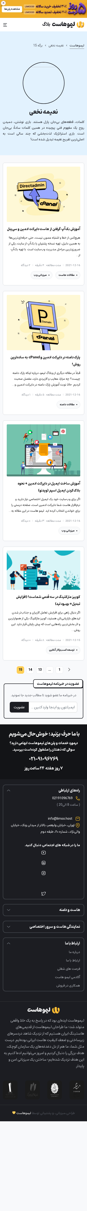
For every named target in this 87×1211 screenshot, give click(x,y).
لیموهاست (77, 45)
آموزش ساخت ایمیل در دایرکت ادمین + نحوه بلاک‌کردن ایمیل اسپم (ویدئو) (49, 487)
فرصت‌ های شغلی (68, 969)
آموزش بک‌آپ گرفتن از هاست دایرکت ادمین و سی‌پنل (43, 229)
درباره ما (74, 952)
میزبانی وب (40, 275)
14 (30, 670)
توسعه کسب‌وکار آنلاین (61, 649)
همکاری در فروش (68, 985)
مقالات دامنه (67, 404)
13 (40, 670)
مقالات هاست (66, 275)
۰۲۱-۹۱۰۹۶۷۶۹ (43, 759)
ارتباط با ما (73, 960)
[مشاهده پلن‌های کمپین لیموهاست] (43, 9)
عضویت (19, 707)
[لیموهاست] (63, 24)
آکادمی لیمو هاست (67, 977)
